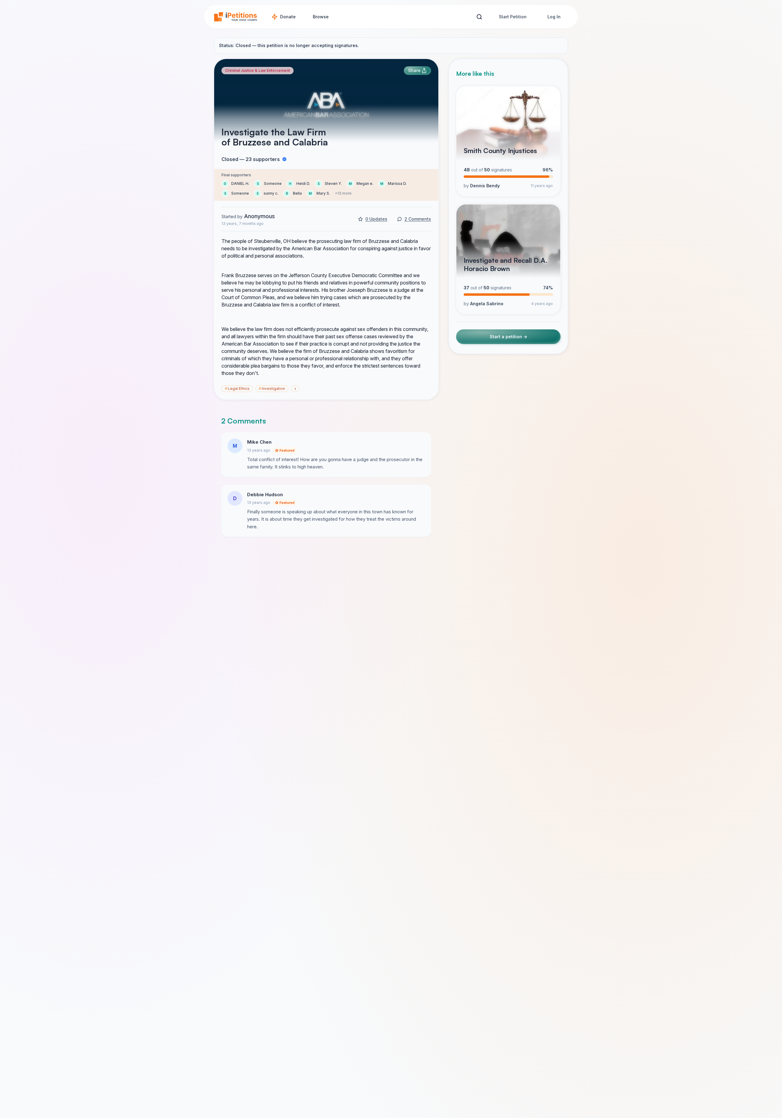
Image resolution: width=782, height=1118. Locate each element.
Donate (288, 16)
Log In (554, 16)
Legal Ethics (237, 388)
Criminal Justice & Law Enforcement (257, 70)
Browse (321, 16)
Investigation (272, 388)
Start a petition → (508, 336)
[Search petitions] (479, 17)
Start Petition (513, 16)
